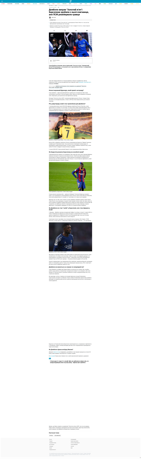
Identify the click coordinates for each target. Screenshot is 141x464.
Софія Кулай (53, 17)
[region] (70, 461)
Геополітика (9, 3)
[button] (54, 31)
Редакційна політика (52, 442)
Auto (70, 3)
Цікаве (120, 3)
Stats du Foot (57, 352)
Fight (53, 3)
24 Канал (3, 3)
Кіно (100, 3)
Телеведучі (51, 446)
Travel (104, 3)
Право (48, 3)
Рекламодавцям (73, 439)
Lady (95, 3)
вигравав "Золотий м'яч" (85, 82)
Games (86, 3)
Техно (81, 3)
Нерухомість (42, 3)
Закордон (111, 3)
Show (91, 3)
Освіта (58, 3)
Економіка (17, 3)
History (126, 3)
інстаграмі (52, 356)
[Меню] (2, 1)
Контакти (72, 446)
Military (75, 3)
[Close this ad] (140, 457)
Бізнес (23, 3)
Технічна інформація (74, 444)
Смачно (137, 3)
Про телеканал (51, 444)
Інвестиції (35, 3)
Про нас (50, 439)
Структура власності (52, 449)
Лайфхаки (64, 3)
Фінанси (28, 3)
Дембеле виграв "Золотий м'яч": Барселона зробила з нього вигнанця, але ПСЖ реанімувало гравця (74, 5)
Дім (116, 3)
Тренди (131, 3)
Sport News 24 (51, 5)
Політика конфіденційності (75, 442)
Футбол (56, 5)
